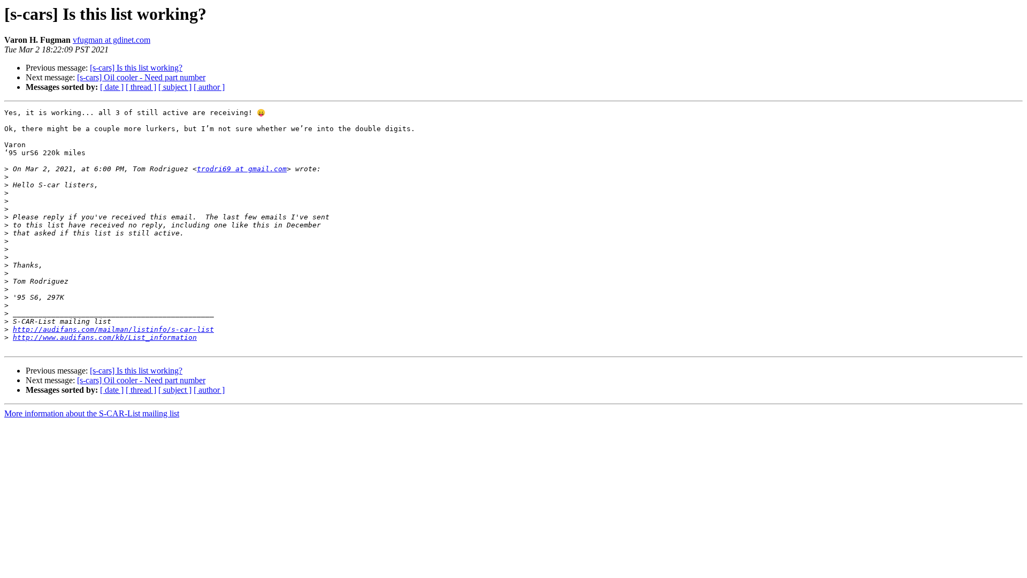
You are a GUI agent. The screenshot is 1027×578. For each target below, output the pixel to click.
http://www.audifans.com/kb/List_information (105, 337)
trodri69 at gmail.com (242, 169)
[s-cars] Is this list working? (136, 67)
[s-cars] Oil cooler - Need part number (141, 77)
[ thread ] (141, 87)
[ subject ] (174, 87)
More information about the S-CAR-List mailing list (91, 413)
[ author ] (209, 87)
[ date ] (112, 87)
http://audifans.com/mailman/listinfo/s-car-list (113, 329)
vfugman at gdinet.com (111, 39)
